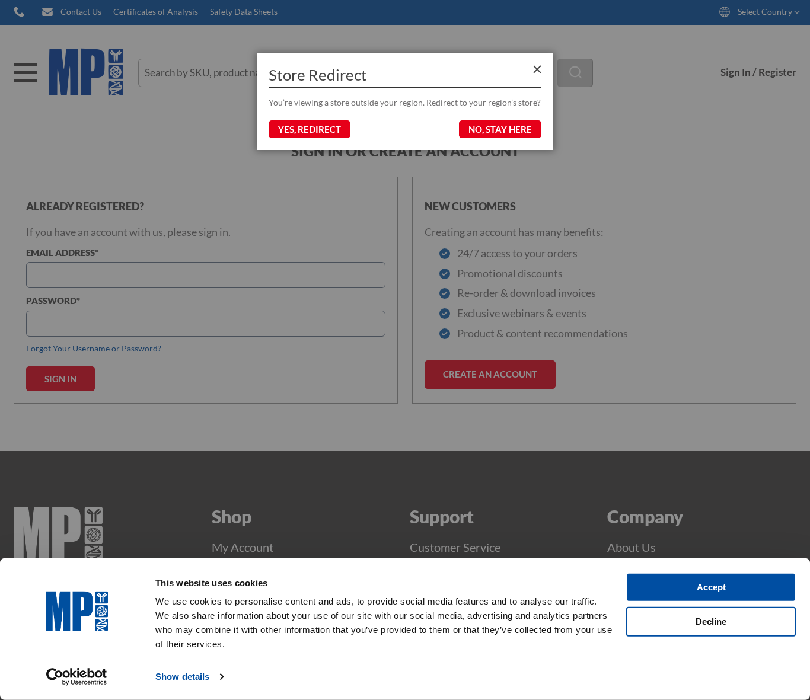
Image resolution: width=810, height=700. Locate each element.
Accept (711, 587)
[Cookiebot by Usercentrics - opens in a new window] (77, 677)
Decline (711, 621)
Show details (182, 677)
